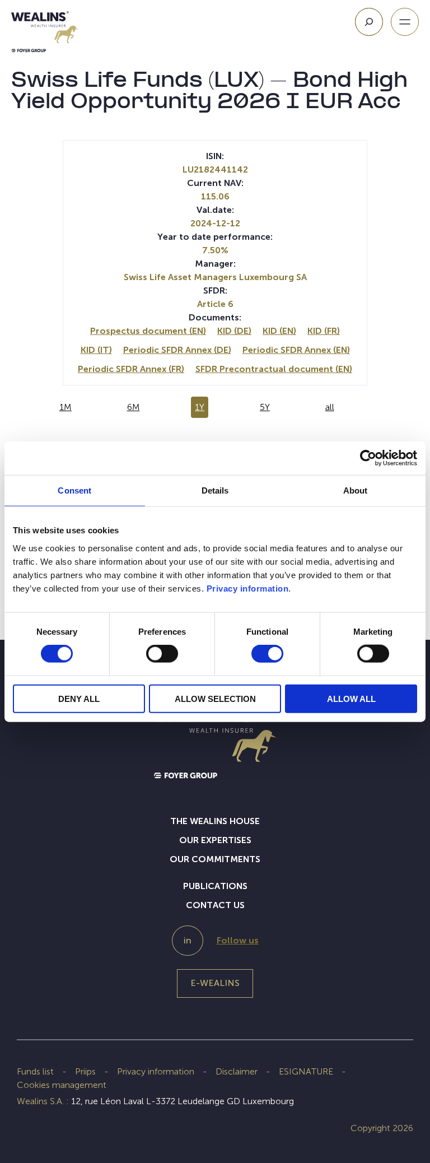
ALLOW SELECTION (215, 698)
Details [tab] (215, 490)
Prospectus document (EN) (148, 330)
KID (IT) (96, 350)
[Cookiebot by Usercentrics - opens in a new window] (368, 458)
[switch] (162, 656)
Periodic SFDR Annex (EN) (296, 350)
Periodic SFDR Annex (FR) (131, 369)
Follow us (238, 940)
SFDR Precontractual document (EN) (273, 369)
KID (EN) (279, 330)
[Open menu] (405, 22)
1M (65, 407)
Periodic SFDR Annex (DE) (177, 350)
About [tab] (355, 490)
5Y (265, 407)
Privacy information (248, 588)
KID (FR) (323, 330)
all (329, 407)
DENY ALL (79, 698)
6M (133, 407)
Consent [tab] (74, 490)
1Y (199, 407)
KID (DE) (234, 330)
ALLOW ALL (351, 698)
